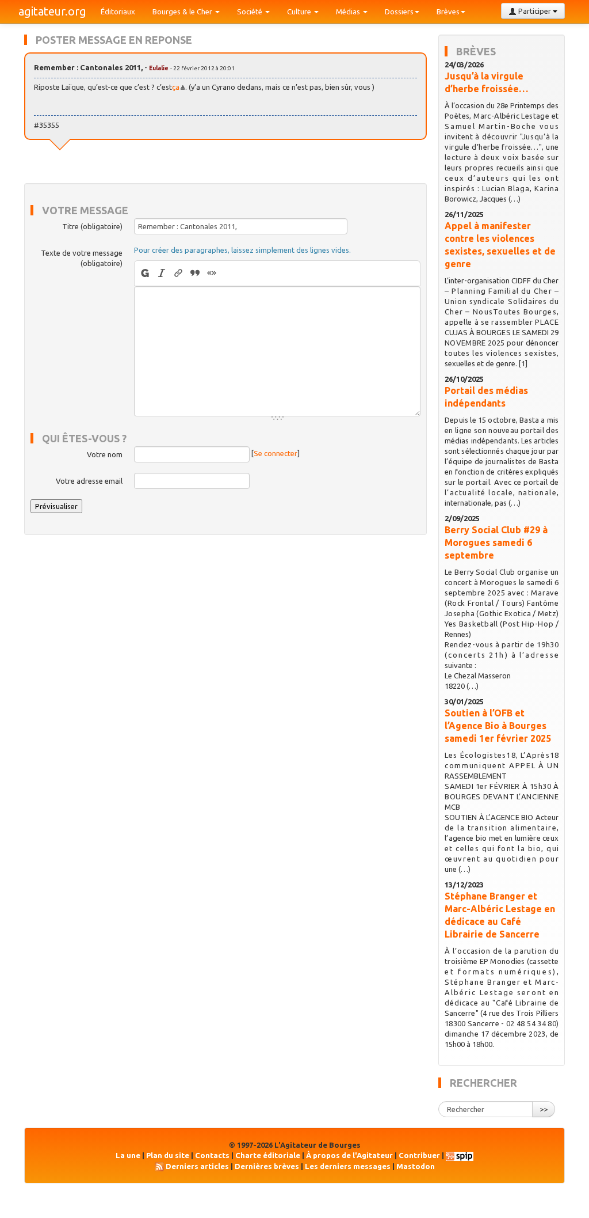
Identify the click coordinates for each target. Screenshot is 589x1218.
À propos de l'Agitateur (349, 1155)
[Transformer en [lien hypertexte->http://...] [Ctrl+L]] (178, 273)
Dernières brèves (267, 1166)
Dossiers (399, 11)
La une (128, 1155)
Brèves (448, 11)
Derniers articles (197, 1166)
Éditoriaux (118, 11)
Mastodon (415, 1166)
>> (544, 1109)
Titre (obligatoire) (92, 226)
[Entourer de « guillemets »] (212, 273)
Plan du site (167, 1155)
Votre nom (105, 454)
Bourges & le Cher (183, 11)
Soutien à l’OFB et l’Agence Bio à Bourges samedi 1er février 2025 (498, 725)
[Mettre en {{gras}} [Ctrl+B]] (144, 273)
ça (175, 87)
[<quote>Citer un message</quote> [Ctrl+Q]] (195, 273)
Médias (349, 11)
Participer (535, 11)
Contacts (212, 1155)
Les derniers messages (348, 1166)
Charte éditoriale (267, 1155)
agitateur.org (52, 11)
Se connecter (275, 453)
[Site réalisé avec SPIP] (459, 1155)
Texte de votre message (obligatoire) (82, 258)
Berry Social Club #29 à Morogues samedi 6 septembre (496, 542)
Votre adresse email (89, 481)
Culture (300, 11)
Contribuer (419, 1155)
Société (250, 11)
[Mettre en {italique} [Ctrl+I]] (162, 273)
